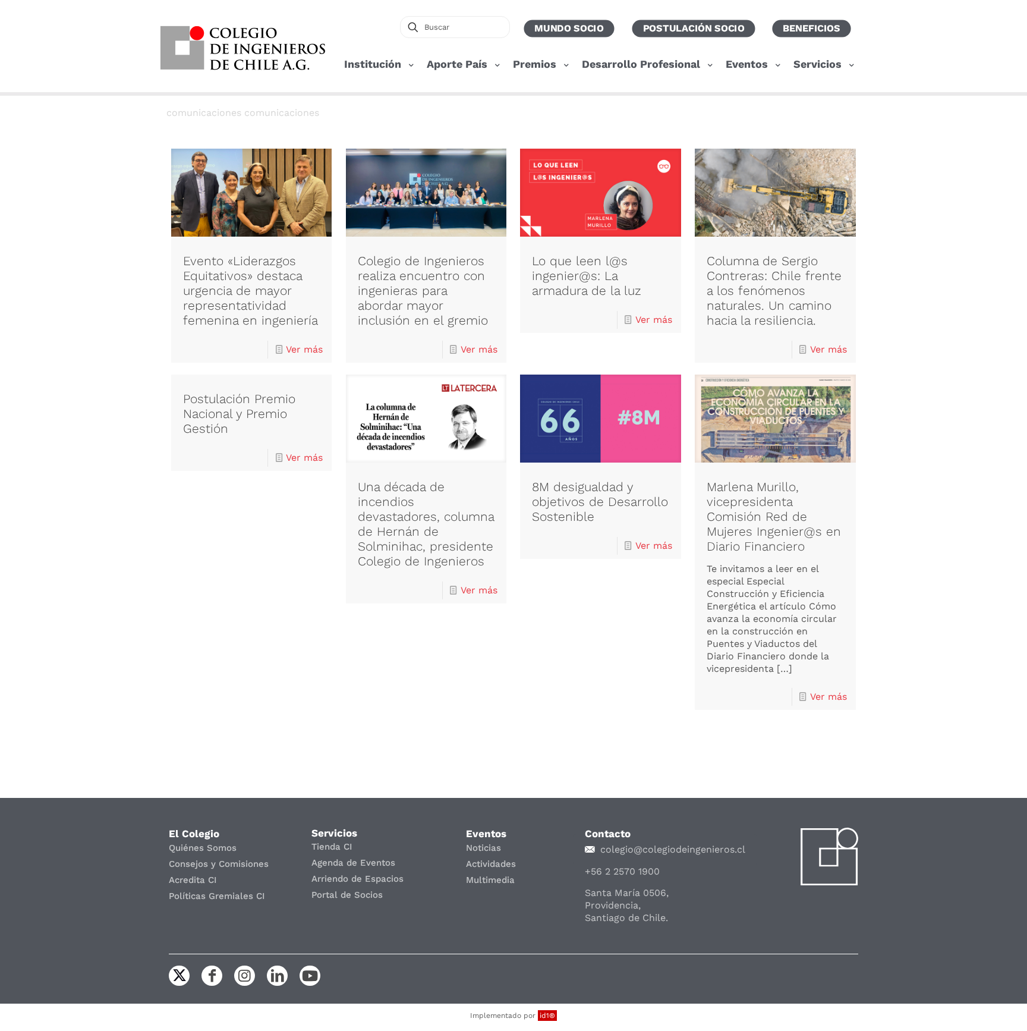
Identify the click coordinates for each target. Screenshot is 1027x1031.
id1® (547, 1015)
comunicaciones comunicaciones (242, 112)
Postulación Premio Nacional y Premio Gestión (239, 413)
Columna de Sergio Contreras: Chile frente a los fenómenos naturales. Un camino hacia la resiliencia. (774, 290)
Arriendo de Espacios (357, 878)
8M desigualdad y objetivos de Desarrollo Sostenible (600, 501)
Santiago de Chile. (626, 917)
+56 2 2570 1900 (622, 871)
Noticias (483, 848)
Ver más (304, 349)
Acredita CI (193, 880)
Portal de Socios (347, 894)
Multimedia (490, 880)
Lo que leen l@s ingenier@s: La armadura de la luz (586, 275)
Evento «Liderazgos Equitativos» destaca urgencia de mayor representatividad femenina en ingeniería (250, 290)
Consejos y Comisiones (219, 864)
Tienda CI (331, 846)
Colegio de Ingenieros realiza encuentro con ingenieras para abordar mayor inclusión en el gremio (423, 290)
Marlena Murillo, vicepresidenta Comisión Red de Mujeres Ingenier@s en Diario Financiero (774, 516)
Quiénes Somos (203, 848)
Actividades (491, 864)
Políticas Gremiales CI (217, 896)
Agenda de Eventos (353, 862)
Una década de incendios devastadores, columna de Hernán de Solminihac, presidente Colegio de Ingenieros (426, 523)
